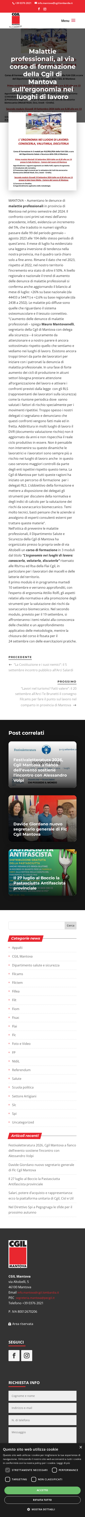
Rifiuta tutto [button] (42, 1500)
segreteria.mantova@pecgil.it (35, 1298)
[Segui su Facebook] (14, 1355)
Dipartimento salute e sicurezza (36, 965)
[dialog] (42, 1480)
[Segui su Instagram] (26, 1355)
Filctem (17, 982)
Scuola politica (23, 1087)
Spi (14, 1113)
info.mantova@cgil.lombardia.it (38, 1292)
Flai (14, 1026)
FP (14, 1052)
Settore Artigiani (24, 1096)
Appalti (17, 947)
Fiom (15, 1009)
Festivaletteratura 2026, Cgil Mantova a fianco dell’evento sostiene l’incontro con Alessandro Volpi (42, 1150)
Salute (16, 1078)
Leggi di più (63, 1463)
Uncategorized (23, 1122)
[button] (42, 1509)
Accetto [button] (42, 1490)
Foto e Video (21, 1043)
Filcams (17, 974)
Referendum (21, 1070)
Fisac (15, 1017)
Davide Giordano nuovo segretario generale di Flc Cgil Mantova (40, 829)
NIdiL (16, 1061)
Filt (14, 1000)
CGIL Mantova (22, 956)
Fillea (16, 991)
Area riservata (22, 1324)
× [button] (80, 1447)
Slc (14, 1105)
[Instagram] (44, 10)
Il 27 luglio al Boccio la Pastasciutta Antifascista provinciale (39, 883)
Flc (14, 1035)
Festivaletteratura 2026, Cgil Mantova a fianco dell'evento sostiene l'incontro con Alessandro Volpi (40, 770)
